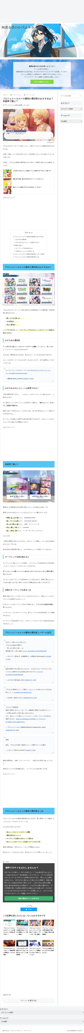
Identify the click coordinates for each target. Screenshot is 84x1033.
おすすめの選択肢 (21, 239)
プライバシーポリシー (16, 1030)
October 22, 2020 (30, 680)
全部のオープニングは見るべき (25, 251)
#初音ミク (35, 719)
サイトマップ (27, 1030)
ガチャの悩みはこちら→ (42, 82)
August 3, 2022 (31, 750)
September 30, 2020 (30, 698)
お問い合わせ (5, 1030)
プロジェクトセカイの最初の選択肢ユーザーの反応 (29, 254)
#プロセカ (35, 370)
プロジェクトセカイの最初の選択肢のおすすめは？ (29, 236)
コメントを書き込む (28, 1000)
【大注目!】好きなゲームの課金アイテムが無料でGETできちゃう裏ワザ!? (32, 170)
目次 (26, 232)
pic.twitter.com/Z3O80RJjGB (37, 651)
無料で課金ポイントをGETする (28, 898)
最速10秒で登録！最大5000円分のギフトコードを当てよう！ (28, 179)
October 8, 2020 (28, 378)
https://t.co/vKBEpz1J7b (24, 719)
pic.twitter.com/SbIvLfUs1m (23, 692)
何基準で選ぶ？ (18, 245)
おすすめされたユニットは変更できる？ (28, 242)
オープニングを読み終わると (24, 248)
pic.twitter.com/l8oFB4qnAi (14, 674)
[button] (80, 96)
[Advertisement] (42, 11)
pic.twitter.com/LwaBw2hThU (15, 722)
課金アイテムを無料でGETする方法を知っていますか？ (27, 187)
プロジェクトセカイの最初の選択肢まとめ (26, 257)
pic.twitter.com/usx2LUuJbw (18, 373)
